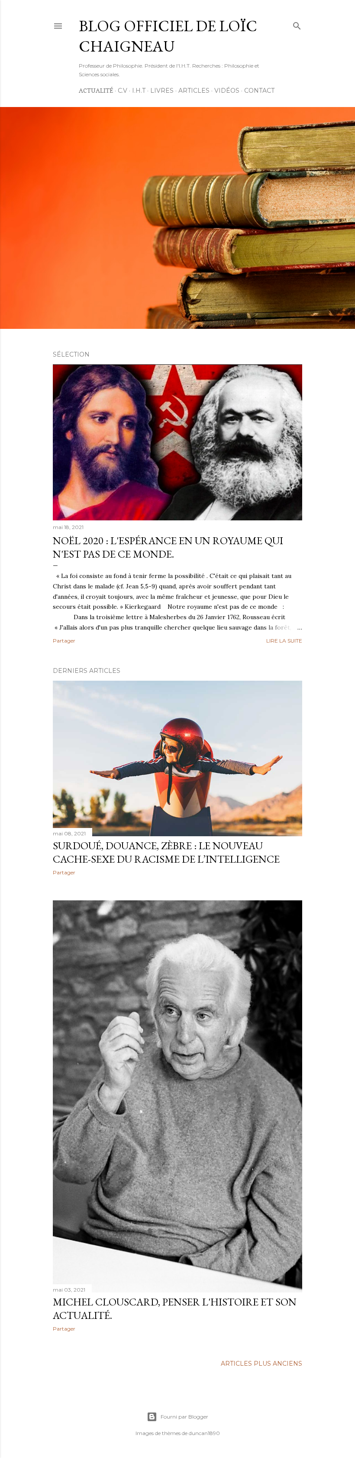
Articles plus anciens (261, 1363)
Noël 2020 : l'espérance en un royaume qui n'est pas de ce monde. (168, 547)
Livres (162, 90)
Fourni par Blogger (184, 1416)
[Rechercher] (297, 24)
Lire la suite (284, 640)
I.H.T (138, 90)
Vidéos (226, 90)
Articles (194, 90)
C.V (122, 90)
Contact (259, 90)
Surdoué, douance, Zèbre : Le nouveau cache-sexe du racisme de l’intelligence (166, 852)
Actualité (96, 90)
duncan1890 (204, 1433)
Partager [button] (64, 640)
